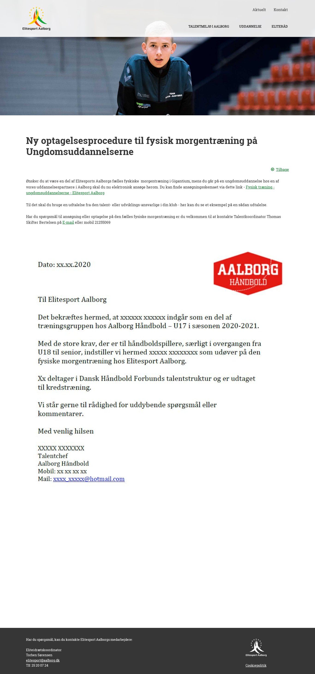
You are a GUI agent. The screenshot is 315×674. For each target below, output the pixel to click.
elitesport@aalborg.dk (43, 660)
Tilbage (282, 169)
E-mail (68, 222)
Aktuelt (259, 9)
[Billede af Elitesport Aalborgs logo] (36, 18)
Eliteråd (280, 26)
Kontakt (281, 9)
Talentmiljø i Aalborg (208, 26)
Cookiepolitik (256, 665)
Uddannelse (250, 26)
